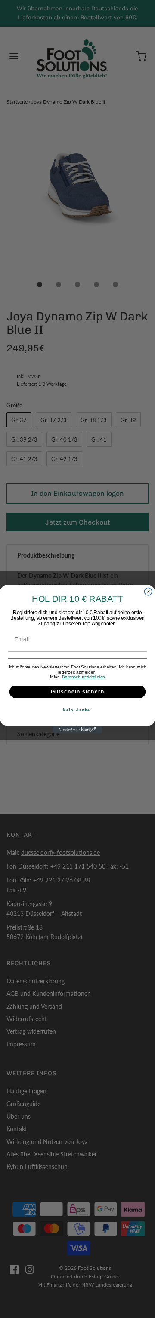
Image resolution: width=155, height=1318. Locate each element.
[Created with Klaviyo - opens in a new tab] (77, 729)
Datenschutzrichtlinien (83, 677)
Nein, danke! (77, 710)
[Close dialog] (148, 591)
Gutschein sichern (78, 691)
